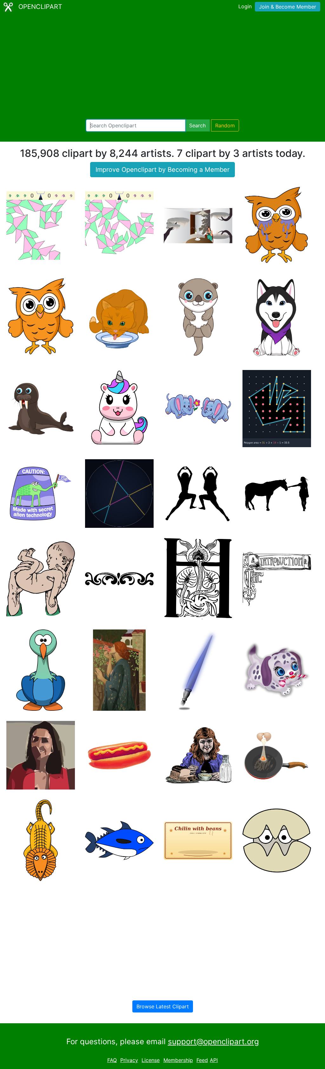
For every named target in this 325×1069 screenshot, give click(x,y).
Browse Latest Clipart (162, 1006)
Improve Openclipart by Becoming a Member (162, 169)
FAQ (112, 1060)
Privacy (129, 1060)
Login (245, 6)
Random (225, 125)
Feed (202, 1060)
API (214, 1060)
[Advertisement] (162, 66)
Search (197, 125)
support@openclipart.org (213, 1041)
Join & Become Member (287, 6)
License (151, 1060)
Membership (178, 1060)
